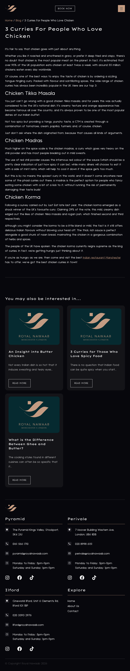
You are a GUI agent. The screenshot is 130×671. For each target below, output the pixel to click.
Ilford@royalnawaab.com (28, 625)
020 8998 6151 (83, 544)
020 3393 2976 (22, 615)
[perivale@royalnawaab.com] (69, 553)
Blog (18, 20)
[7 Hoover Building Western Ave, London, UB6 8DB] (69, 530)
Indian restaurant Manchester (102, 257)
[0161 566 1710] (7, 544)
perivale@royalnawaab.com (92, 553)
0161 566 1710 (20, 544)
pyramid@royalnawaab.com (30, 553)
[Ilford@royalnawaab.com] (7, 625)
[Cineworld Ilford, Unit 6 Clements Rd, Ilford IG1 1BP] (7, 601)
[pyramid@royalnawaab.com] (7, 553)
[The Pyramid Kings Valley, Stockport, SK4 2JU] (7, 530)
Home (9, 20)
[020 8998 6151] (69, 544)
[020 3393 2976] (7, 615)
